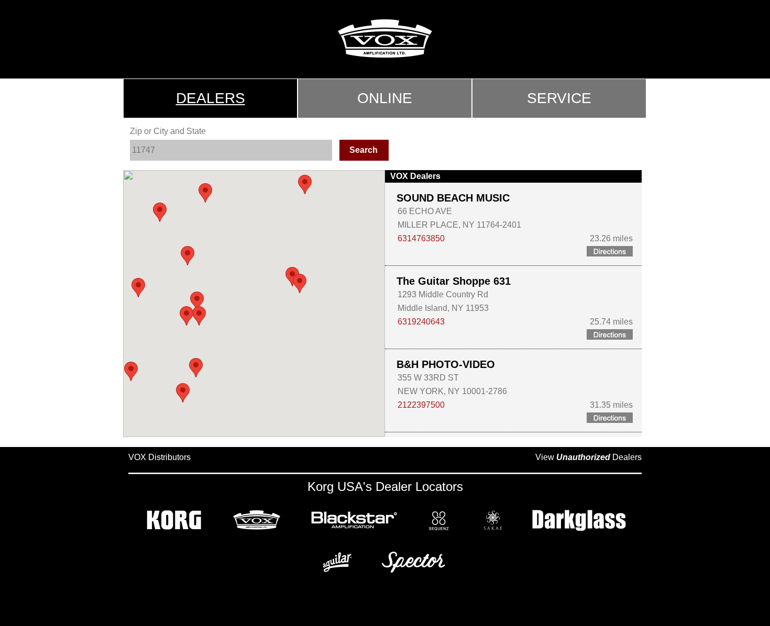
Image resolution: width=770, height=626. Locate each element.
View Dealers (588, 457)
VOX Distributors (159, 457)
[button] (292, 276)
